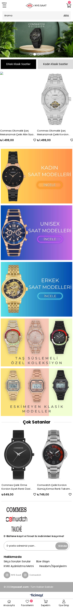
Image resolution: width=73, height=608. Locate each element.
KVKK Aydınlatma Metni (19, 566)
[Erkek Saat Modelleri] (36, 289)
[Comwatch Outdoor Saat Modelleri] (36, 39)
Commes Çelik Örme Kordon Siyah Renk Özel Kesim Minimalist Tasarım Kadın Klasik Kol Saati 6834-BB (18, 487)
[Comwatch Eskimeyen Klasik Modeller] (36, 392)
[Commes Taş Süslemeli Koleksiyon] (36, 342)
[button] (31, 54)
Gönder (62, 546)
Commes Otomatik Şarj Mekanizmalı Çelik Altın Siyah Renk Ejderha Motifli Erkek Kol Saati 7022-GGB (17, 132)
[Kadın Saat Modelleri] (36, 176)
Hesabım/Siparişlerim (53, 566)
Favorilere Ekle (34, 140)
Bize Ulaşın (43, 561)
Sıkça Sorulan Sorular (17, 561)
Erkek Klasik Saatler (18, 64)
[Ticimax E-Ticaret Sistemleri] (36, 596)
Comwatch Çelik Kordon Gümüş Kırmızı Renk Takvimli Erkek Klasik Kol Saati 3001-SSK (54, 487)
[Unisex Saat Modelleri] (36, 232)
